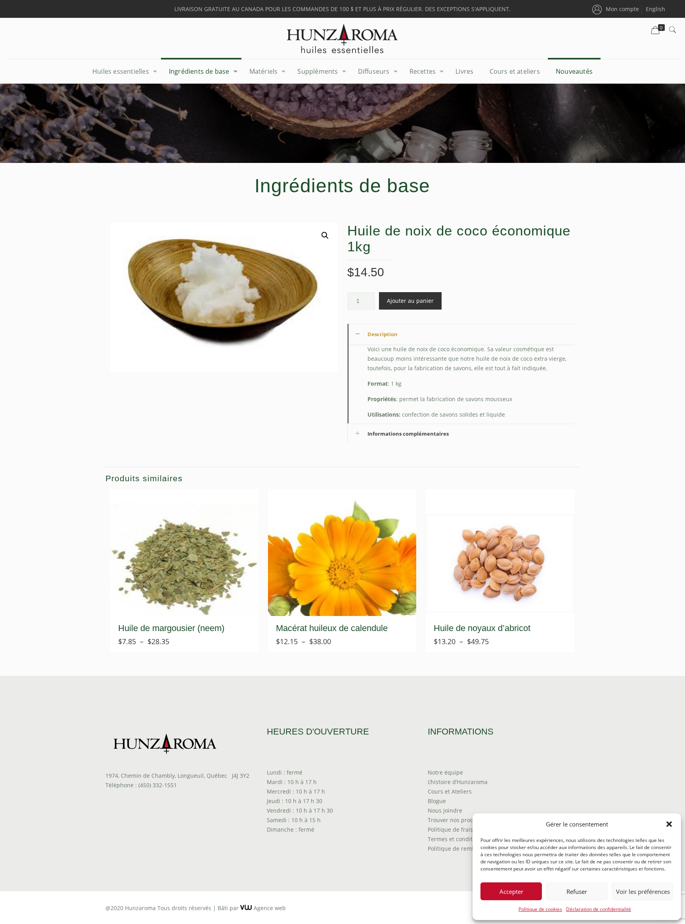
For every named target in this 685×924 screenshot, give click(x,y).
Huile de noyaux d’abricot (482, 628)
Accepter (511, 891)
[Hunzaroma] (342, 38)
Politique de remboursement (466, 848)
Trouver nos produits (456, 820)
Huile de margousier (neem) (171, 628)
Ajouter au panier (410, 300)
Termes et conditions (456, 839)
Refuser (576, 891)
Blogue (437, 801)
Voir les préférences (643, 891)
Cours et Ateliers (450, 791)
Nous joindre (445, 810)
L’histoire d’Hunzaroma (458, 782)
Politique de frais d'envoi (461, 829)
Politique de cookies (540, 909)
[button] (669, 824)
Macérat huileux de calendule (332, 628)
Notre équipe (445, 772)
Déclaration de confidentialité (598, 909)
